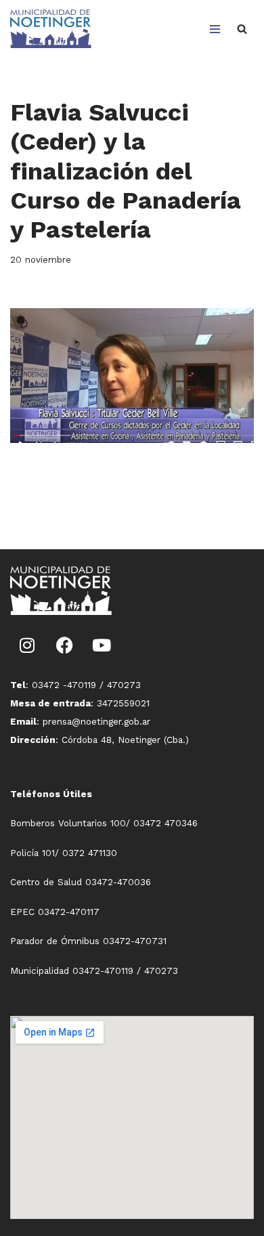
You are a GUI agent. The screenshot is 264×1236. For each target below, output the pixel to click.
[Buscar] (242, 29)
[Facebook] (64, 645)
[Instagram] (27, 645)
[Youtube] (101, 645)
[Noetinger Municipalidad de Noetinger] (50, 28)
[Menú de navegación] (215, 29)
